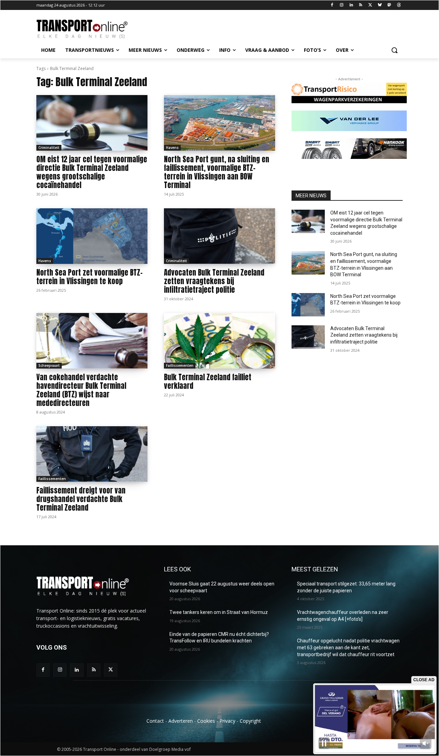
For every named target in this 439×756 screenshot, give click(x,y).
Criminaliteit (48, 147)
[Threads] (399, 5)
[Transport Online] (91, 29)
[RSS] (361, 5)
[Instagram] (341, 5)
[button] (394, 50)
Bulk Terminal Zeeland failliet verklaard (207, 381)
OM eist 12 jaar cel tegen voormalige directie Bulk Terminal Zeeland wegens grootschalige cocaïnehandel (91, 172)
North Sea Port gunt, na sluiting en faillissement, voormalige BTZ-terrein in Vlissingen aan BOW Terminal (216, 172)
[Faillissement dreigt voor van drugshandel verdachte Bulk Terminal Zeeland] (91, 454)
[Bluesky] (380, 5)
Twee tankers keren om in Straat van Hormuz (218, 612)
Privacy (227, 721)
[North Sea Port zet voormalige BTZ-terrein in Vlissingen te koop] (91, 236)
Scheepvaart (49, 365)
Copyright (250, 721)
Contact (155, 721)
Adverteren (180, 721)
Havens (172, 147)
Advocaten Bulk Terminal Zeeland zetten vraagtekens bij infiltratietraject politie (214, 281)
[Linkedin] (351, 5)
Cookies (206, 721)
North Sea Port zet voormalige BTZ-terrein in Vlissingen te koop (89, 277)
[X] (370, 5)
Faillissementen (179, 365)
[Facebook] (332, 5)
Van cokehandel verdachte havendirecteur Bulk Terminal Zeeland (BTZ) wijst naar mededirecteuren (81, 390)
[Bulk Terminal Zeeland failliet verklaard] (219, 341)
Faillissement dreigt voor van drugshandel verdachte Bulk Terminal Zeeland (81, 499)
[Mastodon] (389, 5)
